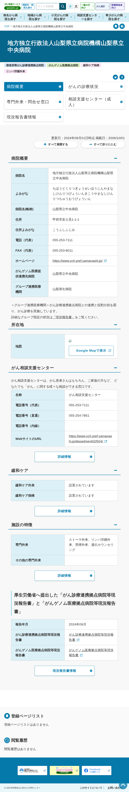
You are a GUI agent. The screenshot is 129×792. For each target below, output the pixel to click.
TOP (6, 26)
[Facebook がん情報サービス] (96, 770)
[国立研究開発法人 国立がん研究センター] (32, 770)
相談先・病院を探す (28, 6)
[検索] (62, 6)
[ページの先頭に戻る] (123, 785)
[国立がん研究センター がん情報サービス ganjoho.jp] (12, 6)
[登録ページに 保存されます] (122, 26)
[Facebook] (122, 77)
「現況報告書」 (64, 317)
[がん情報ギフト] (64, 770)
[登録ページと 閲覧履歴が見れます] (116, 26)
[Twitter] (115, 77)
